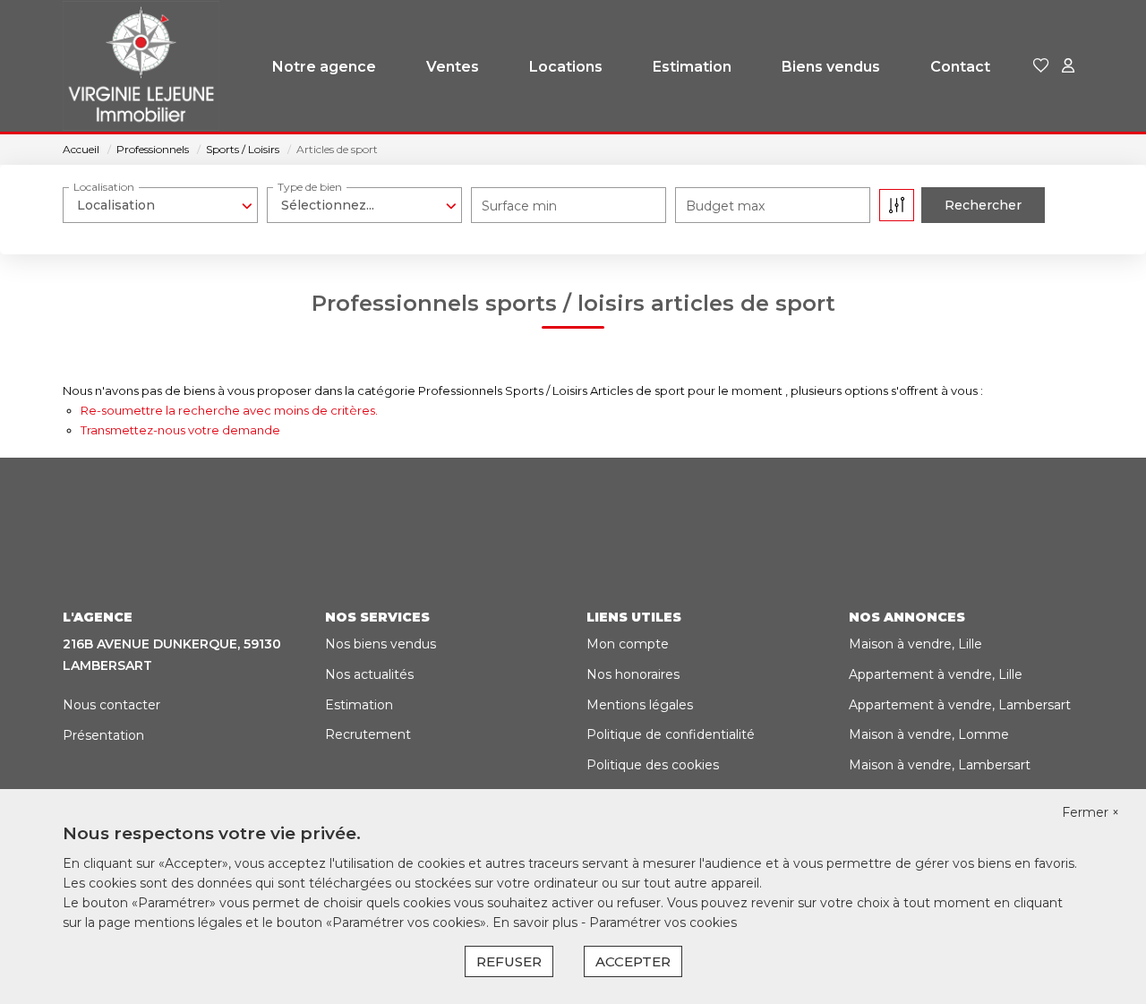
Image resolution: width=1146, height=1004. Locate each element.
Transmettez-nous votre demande (180, 430)
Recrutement (368, 734)
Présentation (103, 735)
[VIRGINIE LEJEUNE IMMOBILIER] (141, 67)
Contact (960, 66)
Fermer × (1090, 812)
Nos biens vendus (380, 644)
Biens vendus (831, 66)
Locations (566, 66)
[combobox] (160, 205)
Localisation (103, 186)
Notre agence (324, 66)
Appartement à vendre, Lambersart (960, 705)
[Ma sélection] (1041, 67)
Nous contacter (111, 705)
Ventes (452, 66)
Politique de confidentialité (670, 734)
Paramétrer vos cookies (663, 922)
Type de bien (310, 186)
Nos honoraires (633, 674)
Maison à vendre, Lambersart (940, 765)
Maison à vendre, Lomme (929, 734)
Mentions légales (639, 705)
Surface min (519, 206)
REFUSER (509, 961)
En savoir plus (536, 922)
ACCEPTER (633, 961)
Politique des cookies (652, 765)
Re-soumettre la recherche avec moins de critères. (229, 410)
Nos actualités (369, 674)
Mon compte (627, 644)
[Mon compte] (1068, 67)
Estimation (692, 66)
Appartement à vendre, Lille (935, 674)
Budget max (725, 206)
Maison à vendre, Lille (915, 644)
